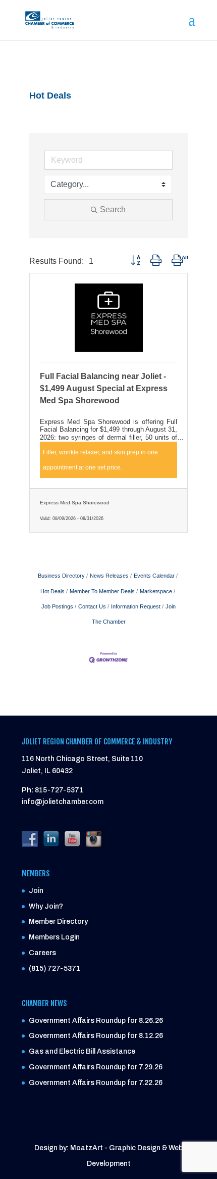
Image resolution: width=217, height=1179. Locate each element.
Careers (42, 953)
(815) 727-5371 (54, 968)
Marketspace (156, 591)
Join (36, 890)
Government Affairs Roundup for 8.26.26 (96, 1020)
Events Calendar (154, 576)
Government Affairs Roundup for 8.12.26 (96, 1036)
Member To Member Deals (102, 591)
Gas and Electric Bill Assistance (82, 1051)
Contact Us (92, 606)
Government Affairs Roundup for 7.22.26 (95, 1083)
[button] (135, 260)
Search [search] (113, 209)
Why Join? (46, 906)
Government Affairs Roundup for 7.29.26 (95, 1067)
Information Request (135, 606)
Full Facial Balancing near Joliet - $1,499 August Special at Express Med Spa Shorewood (104, 388)
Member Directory (58, 921)
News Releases (109, 576)
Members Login (54, 937)
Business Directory (61, 576)
